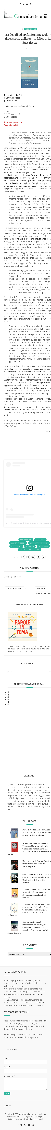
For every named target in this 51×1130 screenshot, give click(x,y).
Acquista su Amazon (13, 122)
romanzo (30, 546)
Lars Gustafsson (18, 543)
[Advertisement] (25, 739)
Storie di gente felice (29, 550)
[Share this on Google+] (33, 557)
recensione (16, 546)
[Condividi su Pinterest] (38, 557)
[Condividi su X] (28, 557)
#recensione (30, 29)
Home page (40, 588)
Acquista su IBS (11, 125)
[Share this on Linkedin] (44, 557)
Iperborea (40, 540)
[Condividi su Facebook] (23, 557)
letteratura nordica (39, 543)
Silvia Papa (43, 546)
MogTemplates (26, 1114)
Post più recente (16, 588)
